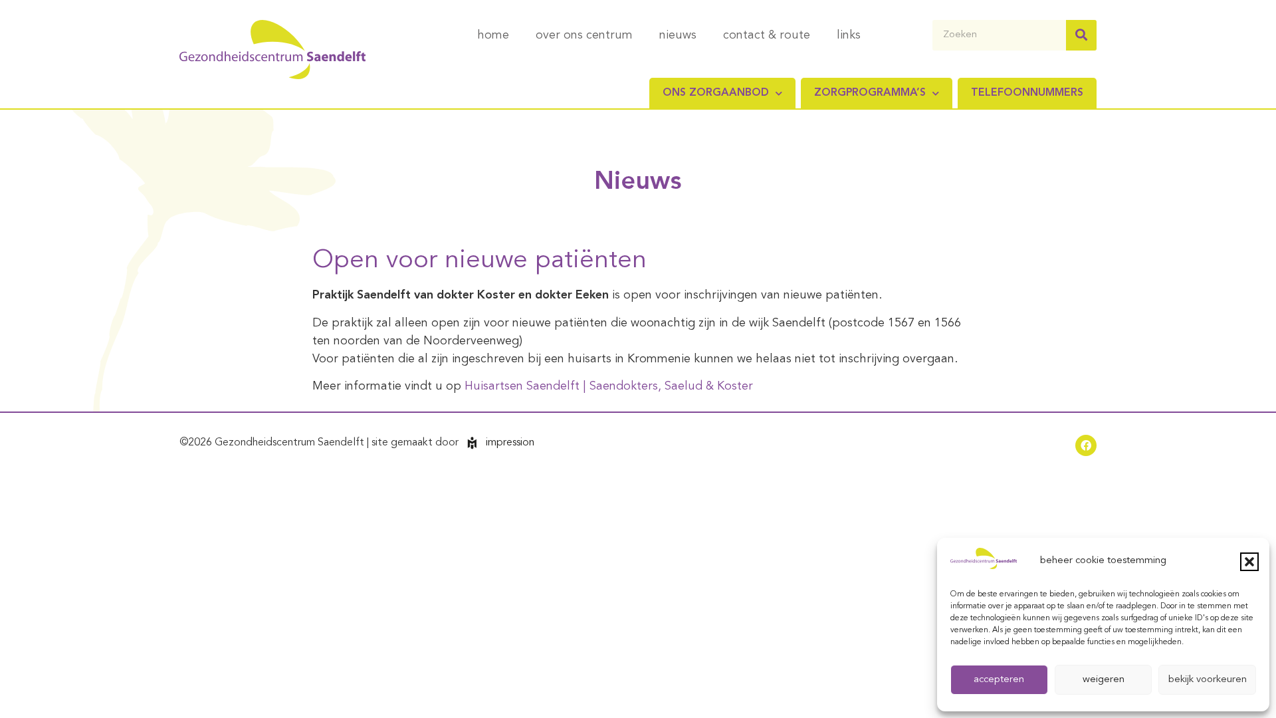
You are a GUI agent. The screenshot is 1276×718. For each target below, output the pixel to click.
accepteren (999, 680)
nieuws (677, 35)
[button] (1249, 561)
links (849, 35)
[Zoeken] (1081, 35)
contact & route (766, 35)
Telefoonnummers (1027, 93)
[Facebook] (1086, 445)
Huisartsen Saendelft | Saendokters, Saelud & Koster (609, 386)
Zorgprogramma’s (870, 93)
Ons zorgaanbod (716, 93)
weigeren (1103, 680)
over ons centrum (584, 35)
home (493, 35)
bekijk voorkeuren (1207, 680)
